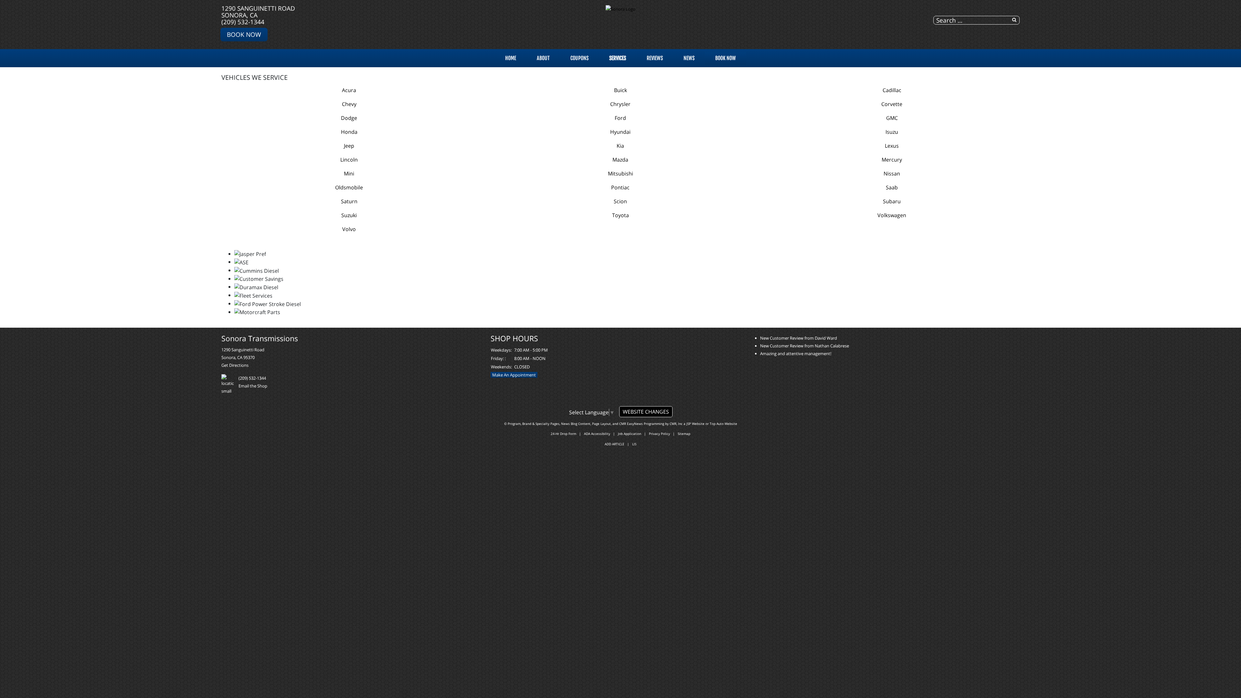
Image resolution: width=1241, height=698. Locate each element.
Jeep (349, 145)
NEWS (689, 58)
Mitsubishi (620, 173)
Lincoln (349, 159)
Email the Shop (253, 386)
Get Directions (235, 365)
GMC (892, 118)
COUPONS (579, 58)
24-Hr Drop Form (563, 433)
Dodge (349, 118)
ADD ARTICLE (614, 444)
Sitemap (684, 433)
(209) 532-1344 (242, 21)
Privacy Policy (659, 433)
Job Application (629, 433)
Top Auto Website (723, 423)
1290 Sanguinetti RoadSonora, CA (258, 11)
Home (510, 58)
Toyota (620, 215)
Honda (349, 131)
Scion (620, 201)
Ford (620, 118)
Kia (620, 145)
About (543, 58)
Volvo (349, 229)
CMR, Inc (676, 423)
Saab (892, 187)
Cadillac (892, 90)
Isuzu (892, 131)
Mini (349, 173)
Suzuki (349, 215)
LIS (634, 444)
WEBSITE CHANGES (646, 411)
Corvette (891, 104)
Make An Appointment (514, 375)
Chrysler (620, 104)
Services (617, 58)
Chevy (349, 104)
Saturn (349, 201)
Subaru (892, 201)
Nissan (892, 173)
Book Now (244, 34)
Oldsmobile (349, 187)
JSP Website (695, 423)
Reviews (655, 58)
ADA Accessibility (597, 433)
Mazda (620, 159)
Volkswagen (891, 215)
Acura (349, 90)
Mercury (892, 159)
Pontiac (620, 187)
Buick (620, 90)
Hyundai (620, 131)
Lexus (892, 145)
